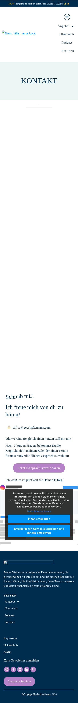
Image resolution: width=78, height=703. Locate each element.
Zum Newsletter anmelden (21, 660)
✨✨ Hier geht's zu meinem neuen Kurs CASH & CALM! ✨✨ (39, 3)
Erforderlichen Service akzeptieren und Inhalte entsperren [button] (39, 530)
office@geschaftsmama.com (31, 427)
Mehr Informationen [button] (39, 511)
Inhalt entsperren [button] (39, 518)
